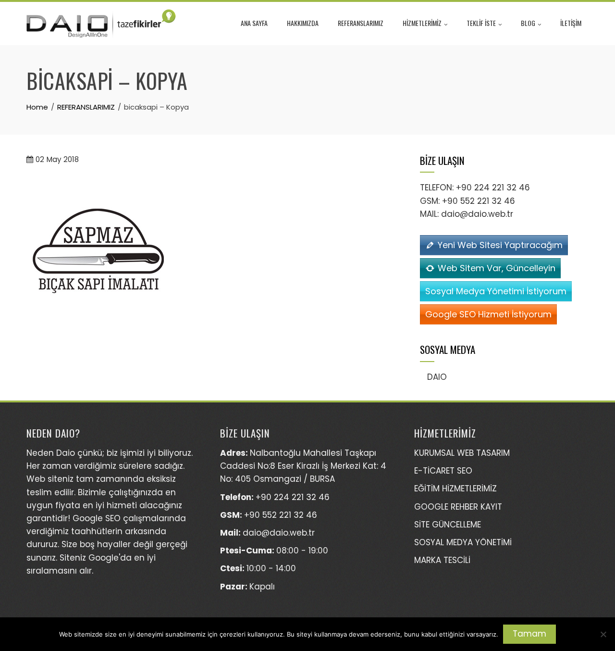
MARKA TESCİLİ (442, 560)
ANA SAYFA (254, 23)
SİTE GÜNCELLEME (447, 524)
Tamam (529, 633)
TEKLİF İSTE (481, 23)
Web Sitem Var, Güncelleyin (496, 268)
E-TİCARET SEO (443, 470)
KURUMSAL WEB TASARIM (462, 453)
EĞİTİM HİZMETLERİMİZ (455, 488)
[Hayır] (603, 634)
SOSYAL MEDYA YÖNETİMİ (463, 542)
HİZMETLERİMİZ (422, 23)
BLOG (528, 23)
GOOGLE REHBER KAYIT (458, 507)
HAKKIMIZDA (303, 23)
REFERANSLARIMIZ (360, 23)
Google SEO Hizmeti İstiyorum (488, 314)
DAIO (437, 377)
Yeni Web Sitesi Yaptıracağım (500, 245)
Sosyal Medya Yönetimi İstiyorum (495, 291)
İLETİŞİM (570, 23)
